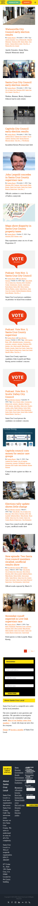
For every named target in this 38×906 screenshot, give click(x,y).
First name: (8, 675)
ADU (10, 342)
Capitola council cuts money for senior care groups (17, 453)
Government (19, 772)
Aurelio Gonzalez (10, 40)
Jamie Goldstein (22, 465)
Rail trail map (19, 805)
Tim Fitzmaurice (26, 520)
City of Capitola (22, 461)
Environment (19, 777)
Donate (5, 729)
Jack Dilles (17, 406)
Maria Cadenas (24, 287)
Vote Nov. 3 (26, 44)
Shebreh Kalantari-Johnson (23, 291)
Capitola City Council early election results (17, 130)
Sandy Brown (23, 289)
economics (8, 344)
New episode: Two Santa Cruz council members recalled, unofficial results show (18, 560)
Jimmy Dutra (24, 42)
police (12, 408)
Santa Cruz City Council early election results (18, 84)
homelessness (13, 285)
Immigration (19, 797)
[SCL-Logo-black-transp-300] (2, 1)
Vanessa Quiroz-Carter (16, 44)
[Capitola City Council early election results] (19, 115)
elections (20, 344)
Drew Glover (15, 514)
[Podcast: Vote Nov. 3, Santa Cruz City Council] (19, 259)
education (21, 404)
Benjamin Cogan (20, 626)
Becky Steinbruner (10, 626)
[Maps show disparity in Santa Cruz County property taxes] (19, 212)
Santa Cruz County (15, 187)
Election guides (18, 814)
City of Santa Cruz (10, 90)
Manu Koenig (25, 346)
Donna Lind (8, 404)
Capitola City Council (21, 136)
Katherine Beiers (15, 516)
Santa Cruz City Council (16, 518)
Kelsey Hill (16, 287)
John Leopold (23, 185)
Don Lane (8, 514)
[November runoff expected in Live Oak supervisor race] (19, 603)
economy (14, 344)
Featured (16, 185)
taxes (20, 236)
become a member (16, 729)
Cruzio (8, 879)
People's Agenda (9, 348)
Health (17, 775)
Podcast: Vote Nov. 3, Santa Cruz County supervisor (16, 332)
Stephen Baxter (11, 38)
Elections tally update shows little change (17, 505)
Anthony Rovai (9, 136)
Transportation (20, 780)
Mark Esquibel (9, 630)
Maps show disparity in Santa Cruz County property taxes (18, 228)
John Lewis (24, 406)
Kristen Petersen (24, 138)
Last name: (8, 683)
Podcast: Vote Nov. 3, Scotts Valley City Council (16, 394)
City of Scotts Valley (18, 402)
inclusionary (26, 285)
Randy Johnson (18, 408)
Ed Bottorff (22, 463)
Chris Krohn (16, 512)
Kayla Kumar (9, 287)
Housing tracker (18, 808)
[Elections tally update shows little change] (19, 490)
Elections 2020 (16, 42)
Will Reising (25, 140)
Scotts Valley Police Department (22, 410)
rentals (17, 289)
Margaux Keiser (9, 140)
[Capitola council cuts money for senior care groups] (19, 437)
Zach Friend (26, 582)
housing (16, 236)
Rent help (18, 795)
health (16, 465)
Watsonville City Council (12, 46)
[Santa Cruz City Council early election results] (19, 69)
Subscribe (12, 693)
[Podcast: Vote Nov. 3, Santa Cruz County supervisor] (19, 316)
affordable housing (18, 342)
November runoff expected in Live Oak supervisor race (16, 618)
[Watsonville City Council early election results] (19, 16)
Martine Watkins (9, 289)
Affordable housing (18, 791)
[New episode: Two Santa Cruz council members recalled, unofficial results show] (19, 543)
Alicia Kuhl (28, 281)
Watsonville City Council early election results (17, 32)
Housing (18, 770)
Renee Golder (17, 576)
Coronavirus (27, 342)
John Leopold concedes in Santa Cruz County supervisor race (18, 177)
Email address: (9, 667)
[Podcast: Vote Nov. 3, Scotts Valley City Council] (19, 378)
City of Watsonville (21, 40)
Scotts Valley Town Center (12, 412)
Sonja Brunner (9, 293)
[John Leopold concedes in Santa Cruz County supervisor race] (19, 161)
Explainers (18, 782)
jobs (11, 346)
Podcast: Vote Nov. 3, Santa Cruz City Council (18, 274)
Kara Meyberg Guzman (13, 400)
